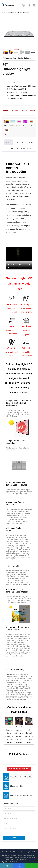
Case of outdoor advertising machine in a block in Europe (19, 734)
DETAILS (8, 142)
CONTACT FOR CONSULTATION (19, 148)
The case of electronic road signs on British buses (29, 734)
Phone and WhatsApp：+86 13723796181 (19, 110)
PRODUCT (9, 13)
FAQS (30, 142)
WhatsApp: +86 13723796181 (21, 777)
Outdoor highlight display (21, 13)
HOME (4, 13)
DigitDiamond (11, 674)
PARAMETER (20, 142)
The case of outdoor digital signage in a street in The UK (9, 734)
